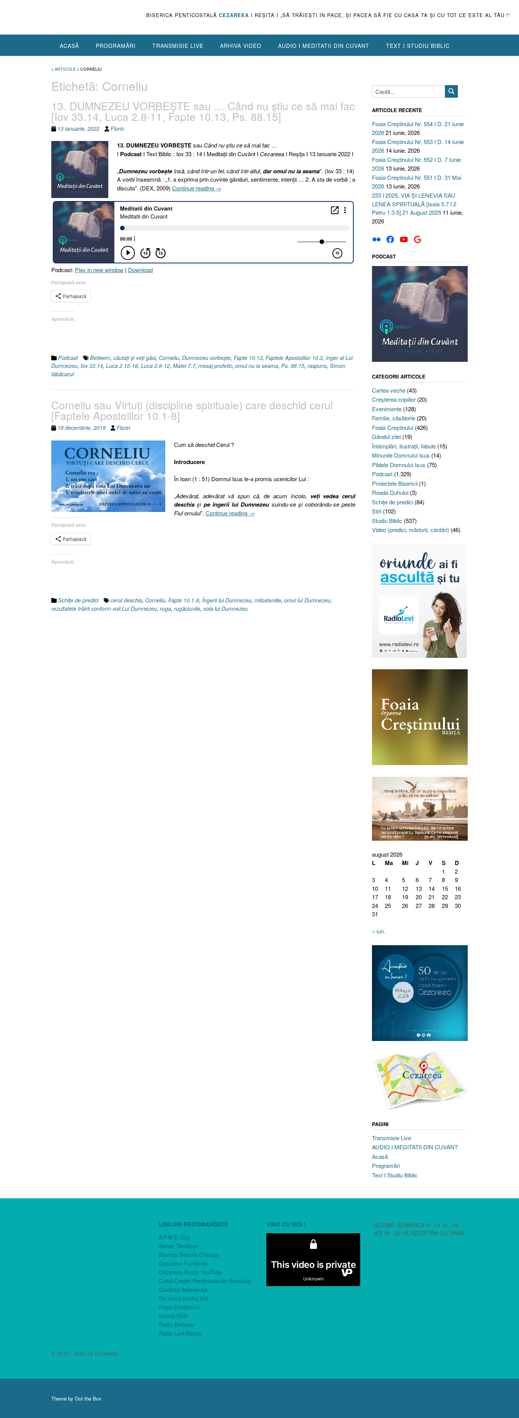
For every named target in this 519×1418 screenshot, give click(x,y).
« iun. (378, 931)
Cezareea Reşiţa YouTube (190, 1272)
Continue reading (196, 188)
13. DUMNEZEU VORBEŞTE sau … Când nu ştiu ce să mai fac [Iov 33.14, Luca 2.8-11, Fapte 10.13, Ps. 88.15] (203, 111)
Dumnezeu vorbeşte (206, 357)
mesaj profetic (215, 365)
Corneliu (169, 357)
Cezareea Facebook (183, 1263)
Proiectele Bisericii (395, 483)
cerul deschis (126, 600)
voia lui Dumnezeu (225, 608)
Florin (117, 128)
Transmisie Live (177, 45)
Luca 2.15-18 (122, 365)
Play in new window (99, 270)
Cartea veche (388, 390)
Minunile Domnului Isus (401, 455)
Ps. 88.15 (292, 365)
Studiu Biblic (387, 520)
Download (140, 270)
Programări (116, 45)
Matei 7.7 (184, 365)
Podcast (68, 357)
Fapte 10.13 (248, 357)
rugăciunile (187, 608)
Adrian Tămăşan (178, 1246)
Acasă (69, 45)
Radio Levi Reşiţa (180, 1333)
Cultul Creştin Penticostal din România (205, 1281)
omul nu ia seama (256, 365)
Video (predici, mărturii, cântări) (410, 530)
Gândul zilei (386, 436)
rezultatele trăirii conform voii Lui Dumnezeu (104, 608)
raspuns (317, 365)
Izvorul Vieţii (173, 1316)
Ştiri (376, 511)
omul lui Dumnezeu (307, 600)
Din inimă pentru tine (184, 1298)
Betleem (100, 357)
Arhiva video (240, 45)
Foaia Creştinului (392, 427)
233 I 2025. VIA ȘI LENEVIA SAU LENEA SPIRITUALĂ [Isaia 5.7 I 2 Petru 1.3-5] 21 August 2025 (414, 203)
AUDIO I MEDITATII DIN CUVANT (323, 45)
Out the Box (88, 1398)
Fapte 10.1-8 (183, 600)
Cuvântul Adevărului (183, 1289)
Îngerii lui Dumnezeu (227, 600)
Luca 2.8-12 (155, 365)
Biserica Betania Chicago (189, 1254)
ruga (165, 608)
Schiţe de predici (78, 600)
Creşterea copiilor (394, 399)
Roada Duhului (390, 492)
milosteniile (268, 600)
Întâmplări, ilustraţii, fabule (404, 446)
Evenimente (387, 409)
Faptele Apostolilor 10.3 (294, 357)
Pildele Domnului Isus (399, 465)
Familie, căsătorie (393, 418)
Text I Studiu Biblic (418, 45)
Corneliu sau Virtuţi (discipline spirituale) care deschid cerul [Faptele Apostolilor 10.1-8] (192, 410)
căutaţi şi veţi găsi (134, 357)
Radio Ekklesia (176, 1324)
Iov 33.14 (92, 365)
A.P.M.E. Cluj (174, 1237)
